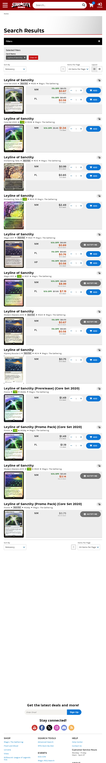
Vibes (6, 754)
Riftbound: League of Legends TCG (17, 758)
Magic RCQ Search (46, 761)
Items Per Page (73, 65)
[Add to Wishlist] (99, 80)
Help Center (77, 742)
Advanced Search (45, 742)
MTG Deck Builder (46, 746)
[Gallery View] (99, 69)
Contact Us (77, 746)
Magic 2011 (9, 238)
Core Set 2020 (10, 83)
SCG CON (42, 757)
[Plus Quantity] (81, 90)
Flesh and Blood (11, 746)
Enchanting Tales (12, 160)
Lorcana (7, 750)
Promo (7, 392)
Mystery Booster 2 (12, 353)
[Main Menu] (5, 5)
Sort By (7, 65)
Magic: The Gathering (13, 742)
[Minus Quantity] (71, 90)
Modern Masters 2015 (14, 315)
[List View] (94, 69)
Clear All (33, 57)
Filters (9, 41)
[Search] (84, 5)
